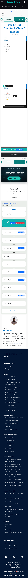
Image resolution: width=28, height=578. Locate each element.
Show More (14, 197)
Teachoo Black (17, 343)
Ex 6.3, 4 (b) (7, 287)
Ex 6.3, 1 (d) (7, 240)
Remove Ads (14, 154)
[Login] (24, 2)
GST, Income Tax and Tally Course (14, 417)
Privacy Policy (19, 564)
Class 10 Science (9, 440)
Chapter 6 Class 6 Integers (7, 11)
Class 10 (17, 7)
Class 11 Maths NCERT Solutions (14, 482)
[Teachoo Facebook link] (6, 557)
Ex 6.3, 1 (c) (14, 232)
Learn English (8, 524)
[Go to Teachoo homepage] (13, 2)
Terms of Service (9, 564)
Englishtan (8, 543)
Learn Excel (8, 527)
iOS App (7, 369)
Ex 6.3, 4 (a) (14, 280)
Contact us (17, 562)
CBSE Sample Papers (11, 548)
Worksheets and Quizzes (11, 423)
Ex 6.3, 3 (14, 272)
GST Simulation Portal (11, 429)
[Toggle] (2, 2)
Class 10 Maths (9, 437)
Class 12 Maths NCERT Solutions (14, 485)
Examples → (14, 311)
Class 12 (4, 7)
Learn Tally (8, 529)
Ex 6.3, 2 (6, 264)
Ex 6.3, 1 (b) (14, 223)
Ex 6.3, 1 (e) (14, 248)
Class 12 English (9, 451)
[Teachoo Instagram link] (10, 557)
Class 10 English (9, 443)
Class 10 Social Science (11, 446)
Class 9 (24, 7)
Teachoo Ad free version (11, 420)
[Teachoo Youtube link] (18, 557)
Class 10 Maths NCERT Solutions (14, 479)
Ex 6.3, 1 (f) (7, 256)
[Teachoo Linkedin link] (22, 557)
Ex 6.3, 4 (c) (14, 295)
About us (10, 562)
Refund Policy (14, 566)
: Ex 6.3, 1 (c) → (14, 149)
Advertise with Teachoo (14, 567)
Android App (8, 366)
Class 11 (10, 7)
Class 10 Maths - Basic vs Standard (14, 546)
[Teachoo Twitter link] (14, 557)
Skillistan (7, 426)
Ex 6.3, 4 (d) (7, 303)
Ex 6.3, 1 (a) (7, 214)
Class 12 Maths (9, 448)
